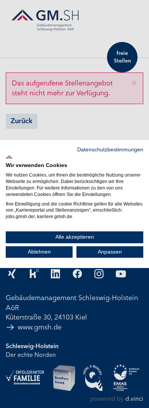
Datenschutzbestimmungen (110, 150)
